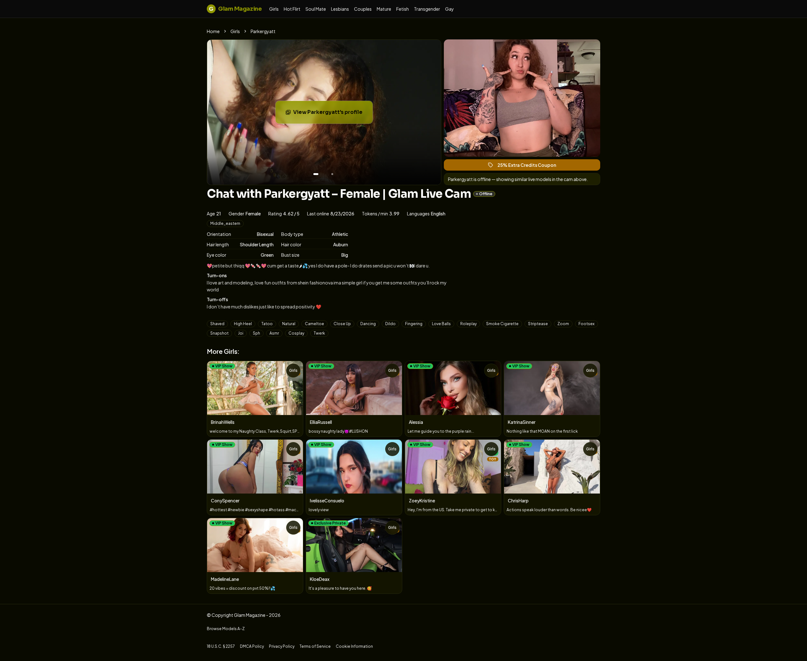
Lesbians (340, 9)
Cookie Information (354, 646)
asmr (274, 333)
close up (342, 323)
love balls (441, 323)
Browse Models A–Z (226, 628)
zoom (563, 323)
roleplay (468, 323)
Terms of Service (315, 646)
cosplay (296, 333)
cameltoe (314, 323)
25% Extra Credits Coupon (529, 166)
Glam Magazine (235, 8)
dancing (368, 323)
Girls (274, 9)
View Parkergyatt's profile (332, 114)
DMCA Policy (252, 646)
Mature (384, 9)
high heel (243, 323)
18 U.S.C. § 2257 (221, 646)
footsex (586, 323)
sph (256, 333)
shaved (217, 323)
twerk (319, 333)
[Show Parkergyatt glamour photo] (332, 174)
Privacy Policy (281, 646)
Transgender (427, 9)
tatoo (267, 323)
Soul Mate (315, 9)
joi (240, 333)
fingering (413, 323)
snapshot (219, 333)
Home (213, 31)
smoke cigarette (502, 323)
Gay (449, 9)
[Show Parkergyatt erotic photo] (316, 174)
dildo (390, 323)
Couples (363, 9)
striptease (538, 323)
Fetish (402, 9)
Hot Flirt (292, 9)
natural (288, 323)
